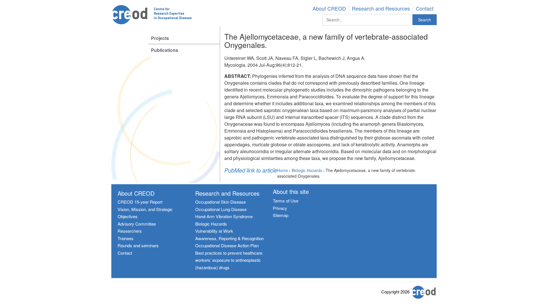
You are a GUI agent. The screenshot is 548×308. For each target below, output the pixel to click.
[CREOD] (160, 15)
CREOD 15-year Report (140, 202)
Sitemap (280, 215)
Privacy (280, 208)
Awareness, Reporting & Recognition (229, 238)
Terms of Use (285, 201)
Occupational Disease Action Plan (227, 245)
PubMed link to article (250, 170)
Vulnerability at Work (214, 231)
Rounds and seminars (138, 245)
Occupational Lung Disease (221, 209)
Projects (160, 38)
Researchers (130, 231)
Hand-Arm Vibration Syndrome (224, 216)
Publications (164, 50)
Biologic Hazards (211, 224)
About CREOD (329, 8)
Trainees (126, 238)
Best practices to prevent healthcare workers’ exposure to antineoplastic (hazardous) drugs (228, 260)
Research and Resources (381, 8)
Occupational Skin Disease (220, 202)
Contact (425, 8)
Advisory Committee (137, 224)
